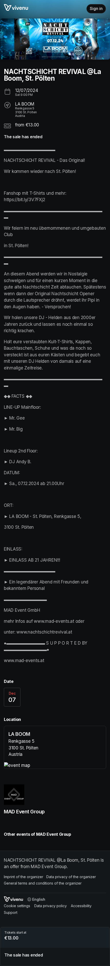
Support (10, 912)
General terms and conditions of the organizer (43, 883)
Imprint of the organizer (23, 877)
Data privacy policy (50, 906)
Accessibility (81, 906)
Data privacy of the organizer (71, 877)
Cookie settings (17, 906)
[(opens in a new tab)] (55, 765)
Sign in (96, 8)
